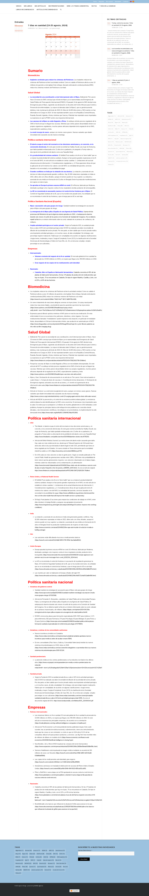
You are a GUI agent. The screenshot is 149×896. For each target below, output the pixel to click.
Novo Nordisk (112, 148)
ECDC (110, 129)
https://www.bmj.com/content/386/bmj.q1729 (66, 451)
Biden (124, 122)
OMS (121, 148)
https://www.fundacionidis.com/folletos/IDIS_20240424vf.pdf (73, 701)
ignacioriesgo (56, 28)
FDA (131, 129)
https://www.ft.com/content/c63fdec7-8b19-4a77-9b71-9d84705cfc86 (53, 299)
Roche (111, 154)
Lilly (116, 138)
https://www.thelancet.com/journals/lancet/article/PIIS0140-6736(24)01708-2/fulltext (58, 360)
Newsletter (118, 1)
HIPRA (124, 132)
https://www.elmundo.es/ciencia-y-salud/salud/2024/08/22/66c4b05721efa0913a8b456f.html (65, 575)
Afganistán (112, 116)
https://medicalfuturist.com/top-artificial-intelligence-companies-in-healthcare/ (60, 723)
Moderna (119, 142)
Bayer (117, 122)
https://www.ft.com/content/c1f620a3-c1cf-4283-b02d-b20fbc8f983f (57, 762)
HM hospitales (113, 135)
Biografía (101, 1)
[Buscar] (61, 9)
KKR (110, 138)
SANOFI (111, 158)
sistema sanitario (121, 158)
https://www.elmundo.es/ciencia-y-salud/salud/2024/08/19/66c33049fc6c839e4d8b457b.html (65, 569)
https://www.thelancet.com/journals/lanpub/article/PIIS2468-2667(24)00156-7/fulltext (62, 470)
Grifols (111, 132)
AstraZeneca (126, 119)
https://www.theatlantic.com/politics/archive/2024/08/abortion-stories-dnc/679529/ (62, 436)
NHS (110, 145)
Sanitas (125, 154)
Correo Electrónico (85, 850)
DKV (126, 125)
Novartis (117, 145)
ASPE (117, 119)
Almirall (121, 116)
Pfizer (128, 148)
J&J (131, 135)
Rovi (118, 154)
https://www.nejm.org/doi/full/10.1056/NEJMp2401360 (59, 412)
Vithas (110, 164)
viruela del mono (122, 161)
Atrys (110, 122)
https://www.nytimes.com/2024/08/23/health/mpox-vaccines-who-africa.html (56, 374)
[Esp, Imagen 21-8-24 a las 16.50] (19, 29)
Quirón (111, 151)
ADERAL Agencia (38, 885)
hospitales (123, 135)
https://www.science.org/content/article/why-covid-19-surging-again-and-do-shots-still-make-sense (63, 396)
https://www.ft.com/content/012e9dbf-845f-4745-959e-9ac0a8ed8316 (57, 540)
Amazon (129, 116)
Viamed (111, 161)
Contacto (125, 1)
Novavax (126, 145)
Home (95, 1)
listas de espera (125, 138)
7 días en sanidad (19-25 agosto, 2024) (47, 25)
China (120, 125)
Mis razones (109, 1)
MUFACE (128, 142)
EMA (117, 129)
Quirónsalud (120, 151)
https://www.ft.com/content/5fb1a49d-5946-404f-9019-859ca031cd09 (62, 768)
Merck (111, 142)
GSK (118, 132)
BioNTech (111, 125)
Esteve (124, 129)
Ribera (129, 151)
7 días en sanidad (43, 28)
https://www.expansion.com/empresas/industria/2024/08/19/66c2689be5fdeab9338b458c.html (66, 746)
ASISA (110, 119)
